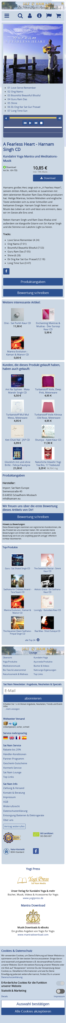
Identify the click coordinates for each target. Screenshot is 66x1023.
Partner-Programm (13, 758)
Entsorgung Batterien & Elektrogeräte (23, 815)
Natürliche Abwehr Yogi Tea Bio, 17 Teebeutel (48, 463)
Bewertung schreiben (33, 293)
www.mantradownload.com (33, 934)
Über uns (8, 819)
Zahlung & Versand (13, 788)
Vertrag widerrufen (14, 826)
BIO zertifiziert (46, 833)
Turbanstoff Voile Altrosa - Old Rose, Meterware (48, 416)
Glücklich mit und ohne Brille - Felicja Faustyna (17, 463)
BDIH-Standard (17, 852)
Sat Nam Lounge (12, 772)
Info (39, 15)
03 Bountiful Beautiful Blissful (24, 95)
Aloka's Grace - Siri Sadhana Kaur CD (47, 590)
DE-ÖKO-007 (46, 836)
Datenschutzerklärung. (12, 977)
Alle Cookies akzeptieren (33, 1011)
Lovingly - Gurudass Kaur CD (47, 610)
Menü (9, 15)
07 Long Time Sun (17, 110)
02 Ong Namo (15, 91)
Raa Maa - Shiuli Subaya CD (47, 631)
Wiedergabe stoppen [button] (41, 122)
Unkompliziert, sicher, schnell (16, 727)
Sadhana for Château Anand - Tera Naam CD (17, 590)
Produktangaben (33, 282)
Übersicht (7, 657)
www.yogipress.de (33, 898)
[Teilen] (6, 271)
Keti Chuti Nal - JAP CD (17, 439)
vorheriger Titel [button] (24, 122)
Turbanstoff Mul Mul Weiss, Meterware (17, 416)
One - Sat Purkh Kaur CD (17, 323)
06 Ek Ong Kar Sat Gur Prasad (24, 106)
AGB (5, 801)
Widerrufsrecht (11, 806)
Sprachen (49, 15)
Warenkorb (58, 15)
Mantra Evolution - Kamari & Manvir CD (17, 353)
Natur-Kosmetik (18, 849)
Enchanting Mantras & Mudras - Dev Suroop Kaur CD (48, 326)
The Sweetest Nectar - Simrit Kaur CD (47, 570)
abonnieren (33, 698)
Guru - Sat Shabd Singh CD (17, 568)
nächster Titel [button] (35, 122)
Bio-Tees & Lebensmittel (14, 670)
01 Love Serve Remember (22, 87)
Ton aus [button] (6, 118)
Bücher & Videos (41, 665)
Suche (20, 15)
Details (4, 996)
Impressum (9, 797)
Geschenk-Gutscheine (15, 763)
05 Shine (12, 103)
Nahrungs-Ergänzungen (45, 670)
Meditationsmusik (11, 665)
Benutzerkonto (30, 15)
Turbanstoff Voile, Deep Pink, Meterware (48, 391)
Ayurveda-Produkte (43, 661)
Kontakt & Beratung (14, 792)
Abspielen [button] (30, 122)
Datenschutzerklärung (15, 810)
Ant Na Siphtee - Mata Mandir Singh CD (17, 391)
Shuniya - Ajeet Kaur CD (48, 439)
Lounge (33, 652)
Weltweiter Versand (14, 718)
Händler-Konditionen (14, 754)
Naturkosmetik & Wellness (15, 674)
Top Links (38, 674)
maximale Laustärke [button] (59, 118)
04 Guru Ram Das (17, 99)
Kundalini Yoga (41, 657)
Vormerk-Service (12, 767)
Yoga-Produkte (10, 661)
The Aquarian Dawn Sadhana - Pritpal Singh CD (17, 632)
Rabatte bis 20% (12, 749)
